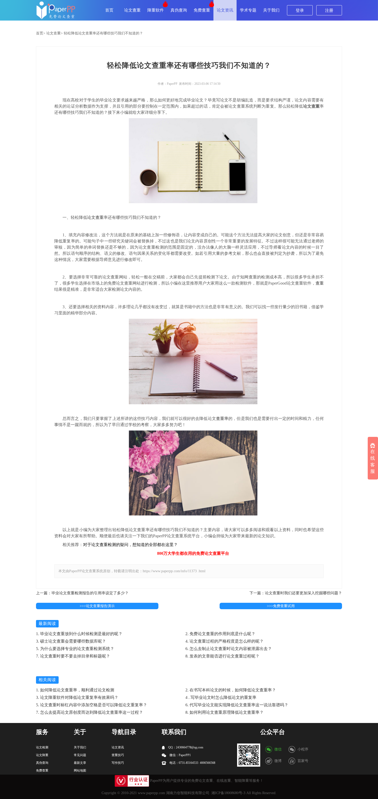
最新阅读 (47, 623)
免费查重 (202, 10)
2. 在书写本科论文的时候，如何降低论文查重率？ (230, 690)
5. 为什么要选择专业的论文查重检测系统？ (75, 648)
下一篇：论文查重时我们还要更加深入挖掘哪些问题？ (295, 593)
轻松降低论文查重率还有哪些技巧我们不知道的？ (103, 33)
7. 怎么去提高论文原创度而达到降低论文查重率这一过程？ (89, 712)
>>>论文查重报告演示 (97, 606)
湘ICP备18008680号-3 (228, 793)
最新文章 (80, 763)
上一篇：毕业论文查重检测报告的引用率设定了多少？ (82, 593)
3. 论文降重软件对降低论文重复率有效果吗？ (77, 697)
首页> (40, 33)
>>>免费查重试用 (281, 606)
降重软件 (155, 10)
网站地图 (80, 770)
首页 (109, 10)
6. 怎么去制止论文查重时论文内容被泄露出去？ (228, 648)
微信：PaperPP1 (180, 755)
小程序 (303, 749)
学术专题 (248, 10)
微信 (278, 749)
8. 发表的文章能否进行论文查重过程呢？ (222, 656)
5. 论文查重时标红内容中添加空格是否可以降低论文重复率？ (91, 705)
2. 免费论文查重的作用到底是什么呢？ (220, 634)
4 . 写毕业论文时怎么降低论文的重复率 (220, 697)
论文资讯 (225, 10)
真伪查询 (178, 10)
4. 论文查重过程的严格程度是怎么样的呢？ (224, 641)
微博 (278, 761)
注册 (329, 10)
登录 (300, 10)
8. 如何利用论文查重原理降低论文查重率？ (224, 712)
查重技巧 (118, 755)
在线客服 (372, 461)
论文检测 (42, 747)
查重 (320, 283)
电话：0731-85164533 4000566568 (192, 763)
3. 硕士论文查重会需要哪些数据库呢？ (71, 641)
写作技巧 (118, 763)
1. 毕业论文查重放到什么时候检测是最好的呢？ (79, 634)
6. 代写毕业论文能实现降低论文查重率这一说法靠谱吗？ (236, 705)
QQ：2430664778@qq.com (185, 747)
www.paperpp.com (151, 793)
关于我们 (271, 10)
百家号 (303, 761)
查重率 (222, 418)
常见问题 (80, 755)
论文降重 (42, 755)
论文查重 (132, 10)
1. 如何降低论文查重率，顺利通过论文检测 (75, 690)
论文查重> (54, 33)
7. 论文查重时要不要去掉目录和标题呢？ (73, 656)
